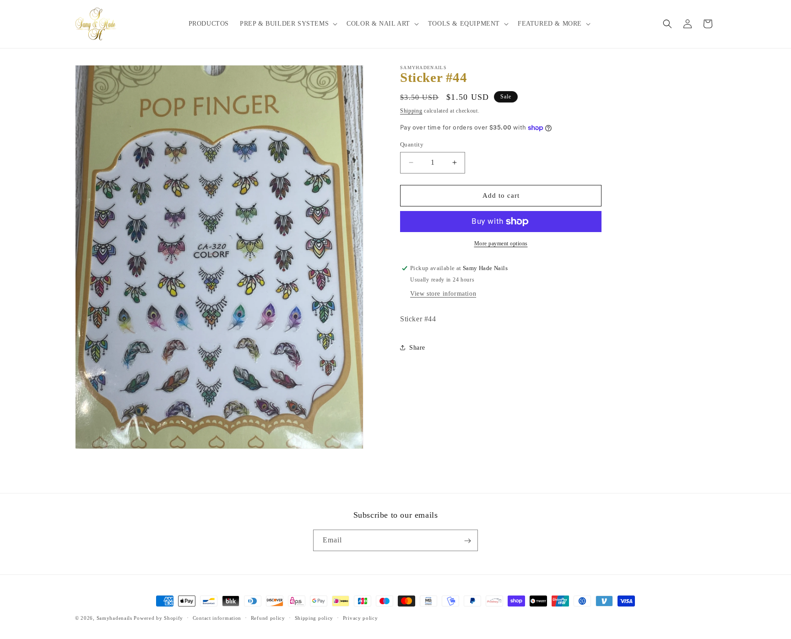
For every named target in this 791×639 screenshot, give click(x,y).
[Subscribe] (467, 541)
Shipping (411, 111)
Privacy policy (360, 617)
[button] (287, 23)
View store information (443, 293)
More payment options (501, 243)
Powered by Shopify (158, 618)
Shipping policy (314, 617)
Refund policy (268, 617)
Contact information (217, 617)
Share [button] (417, 347)
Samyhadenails (114, 618)
